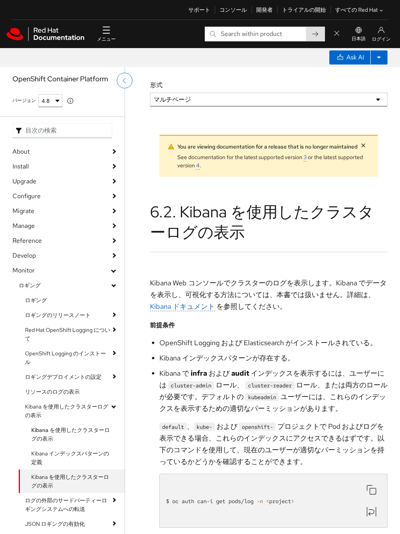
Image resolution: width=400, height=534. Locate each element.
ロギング (30, 285)
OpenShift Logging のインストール (65, 358)
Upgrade (24, 181)
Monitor (23, 270)
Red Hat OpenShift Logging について (67, 334)
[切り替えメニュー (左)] (124, 80)
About (21, 151)
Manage (23, 226)
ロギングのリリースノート (58, 315)
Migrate (23, 211)
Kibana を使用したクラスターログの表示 (66, 411)
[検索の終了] (336, 34)
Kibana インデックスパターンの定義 (70, 458)
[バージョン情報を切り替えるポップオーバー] (70, 100)
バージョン (24, 100)
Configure (26, 196)
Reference (27, 241)
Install (20, 166)
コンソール (233, 9)
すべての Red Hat (356, 9)
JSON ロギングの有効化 (55, 523)
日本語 (359, 39)
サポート (199, 9)
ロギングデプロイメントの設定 (63, 376)
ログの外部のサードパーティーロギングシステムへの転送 (66, 504)
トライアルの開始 (304, 9)
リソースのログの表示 (52, 391)
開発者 (264, 9)
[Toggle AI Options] (379, 57)
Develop (24, 255)
